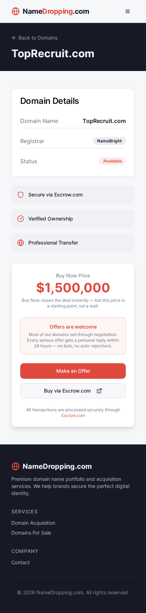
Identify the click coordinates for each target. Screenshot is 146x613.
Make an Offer (73, 371)
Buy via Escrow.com (67, 391)
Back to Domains (37, 38)
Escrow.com (73, 415)
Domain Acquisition (33, 523)
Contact (20, 562)
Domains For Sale (31, 533)
